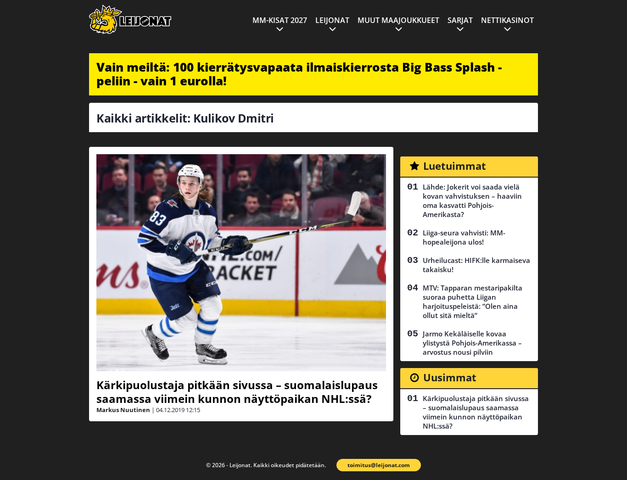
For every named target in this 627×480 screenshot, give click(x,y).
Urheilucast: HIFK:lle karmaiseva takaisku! (476, 265)
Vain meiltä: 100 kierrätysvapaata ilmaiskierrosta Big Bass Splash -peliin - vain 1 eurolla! (299, 74)
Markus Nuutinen (123, 410)
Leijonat (332, 20)
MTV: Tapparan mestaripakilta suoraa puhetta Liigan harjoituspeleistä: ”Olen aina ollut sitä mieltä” (472, 301)
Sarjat (460, 20)
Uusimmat (449, 377)
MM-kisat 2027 (279, 20)
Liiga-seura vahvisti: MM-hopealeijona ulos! (464, 237)
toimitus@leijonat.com (378, 465)
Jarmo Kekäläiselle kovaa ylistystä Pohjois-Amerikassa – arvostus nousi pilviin (472, 343)
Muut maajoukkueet (398, 20)
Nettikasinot (507, 20)
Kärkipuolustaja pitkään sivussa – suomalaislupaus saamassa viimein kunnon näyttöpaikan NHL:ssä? (237, 391)
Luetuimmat (454, 166)
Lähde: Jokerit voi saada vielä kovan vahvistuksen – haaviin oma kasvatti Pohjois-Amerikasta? (472, 200)
